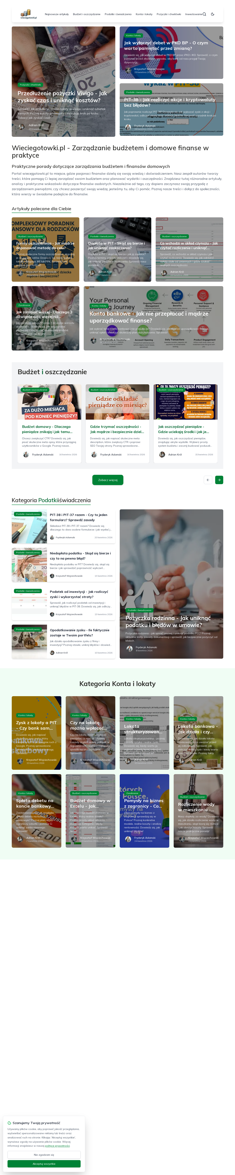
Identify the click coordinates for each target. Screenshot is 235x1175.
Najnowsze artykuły (57, 14)
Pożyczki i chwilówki (169, 14)
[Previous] (208, 480)
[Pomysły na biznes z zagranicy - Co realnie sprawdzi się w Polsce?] (144, 811)
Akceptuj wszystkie (44, 1163)
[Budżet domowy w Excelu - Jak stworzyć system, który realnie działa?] (90, 811)
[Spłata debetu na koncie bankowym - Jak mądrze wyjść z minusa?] (36, 811)
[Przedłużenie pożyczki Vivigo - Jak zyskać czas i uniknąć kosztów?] (63, 81)
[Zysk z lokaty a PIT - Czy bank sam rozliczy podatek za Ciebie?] (36, 733)
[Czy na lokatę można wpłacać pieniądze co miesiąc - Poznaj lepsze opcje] (90, 733)
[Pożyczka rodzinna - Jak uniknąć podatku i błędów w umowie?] (171, 584)
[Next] (219, 480)
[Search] (204, 14)
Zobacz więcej (108, 480)
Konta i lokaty (144, 14)
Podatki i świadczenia (118, 14)
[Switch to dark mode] (212, 14)
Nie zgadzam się (44, 1154)
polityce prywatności (57, 1145)
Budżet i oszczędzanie (86, 14)
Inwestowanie (193, 14)
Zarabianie (24, 305)
